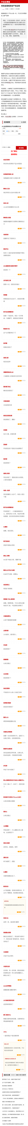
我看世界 (24, 1075)
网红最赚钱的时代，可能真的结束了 (11, 1108)
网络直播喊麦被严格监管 (10, 6)
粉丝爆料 (18, 9)
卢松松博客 (5, 2)
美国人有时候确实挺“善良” (8, 1101)
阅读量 (6, 9)
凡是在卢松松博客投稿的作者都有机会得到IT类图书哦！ (13, 1124)
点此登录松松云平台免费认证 (12, 126)
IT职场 (20, 1075)
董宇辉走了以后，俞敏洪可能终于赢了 (11, 1079)
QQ (3, 133)
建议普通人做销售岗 (7, 1085)
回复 (20, 168)
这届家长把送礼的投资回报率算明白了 (11, 1092)
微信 (12, 29)
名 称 (4, 128)
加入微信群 (23, 122)
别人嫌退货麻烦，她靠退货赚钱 (10, 1117)
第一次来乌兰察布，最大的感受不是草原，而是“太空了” (13, 1104)
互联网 (17, 1075)
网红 (10, 82)
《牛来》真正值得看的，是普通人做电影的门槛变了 (13, 1098)
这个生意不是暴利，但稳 (8, 1082)
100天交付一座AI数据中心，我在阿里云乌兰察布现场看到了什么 (13, 1111)
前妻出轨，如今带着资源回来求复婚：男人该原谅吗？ (13, 1114)
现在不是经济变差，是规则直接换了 (11, 1095)
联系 (4, 131)
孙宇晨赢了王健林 (6, 1120)
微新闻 (12, 9)
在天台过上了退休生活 (7, 1089)
